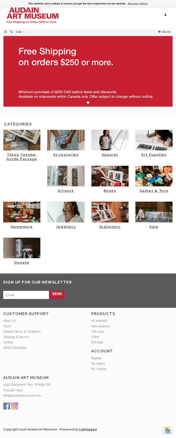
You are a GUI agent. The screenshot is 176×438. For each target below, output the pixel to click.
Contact (8, 342)
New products (100, 326)
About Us (9, 320)
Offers (95, 337)
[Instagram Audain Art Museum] (14, 406)
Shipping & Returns (16, 337)
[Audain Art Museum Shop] (45, 18)
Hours (7, 326)
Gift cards (97, 331)
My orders (98, 363)
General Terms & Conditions (21, 331)
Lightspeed (88, 429)
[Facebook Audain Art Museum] (6, 406)
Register (96, 358)
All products (99, 320)
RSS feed (97, 342)
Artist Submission (14, 347)
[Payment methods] (167, 430)
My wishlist (98, 369)
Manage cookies (138, 3)
